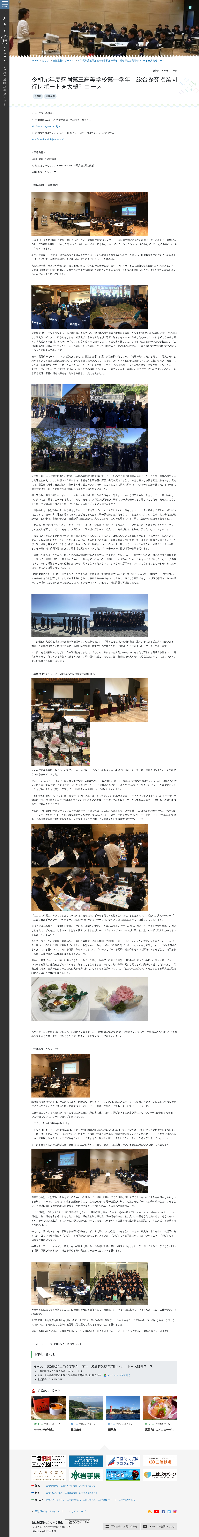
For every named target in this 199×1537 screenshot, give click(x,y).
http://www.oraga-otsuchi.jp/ (45, 126)
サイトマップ (79, 1511)
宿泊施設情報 (71, 1493)
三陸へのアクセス (54, 1493)
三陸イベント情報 (69, 1486)
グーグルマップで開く (118, 1375)
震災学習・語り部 (87, 1486)
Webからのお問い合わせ (124, 1526)
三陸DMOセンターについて (49, 1511)
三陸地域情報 (52, 1486)
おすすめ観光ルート (88, 1493)
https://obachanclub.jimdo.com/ (47, 139)
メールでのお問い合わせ (162, 1526)
